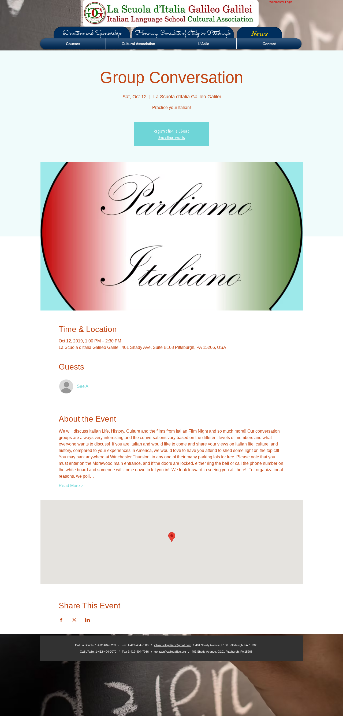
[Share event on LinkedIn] (87, 620)
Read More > (71, 485)
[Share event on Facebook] (61, 620)
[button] (92, 33)
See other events (171, 137)
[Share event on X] (74, 620)
